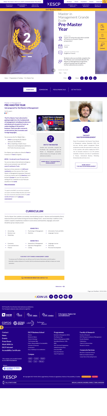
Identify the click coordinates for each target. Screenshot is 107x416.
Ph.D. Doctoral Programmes (61, 345)
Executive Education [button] (35, 5)
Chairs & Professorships (86, 343)
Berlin (30, 358)
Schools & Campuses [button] (9, 5)
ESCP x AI (17, 1)
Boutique (69, 1)
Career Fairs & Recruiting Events (88, 356)
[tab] (29, 89)
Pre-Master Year (58, 337)
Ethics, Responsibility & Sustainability (37, 343)
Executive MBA (58, 349)
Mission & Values (32, 337)
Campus (31, 354)
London (36, 358)
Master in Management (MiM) (61, 339)
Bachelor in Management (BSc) (62, 335)
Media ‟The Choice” (9, 1)
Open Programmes (59, 353)
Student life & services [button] (72, 5)
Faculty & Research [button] (98, 5)
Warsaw (41, 361)
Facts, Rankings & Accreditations (36, 349)
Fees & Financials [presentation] (59, 89)
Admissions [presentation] (43, 89)
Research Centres (84, 345)
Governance (31, 347)
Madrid (42, 358)
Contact (5, 332)
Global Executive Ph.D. (60, 347)
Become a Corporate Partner (87, 352)
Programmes (59, 332)
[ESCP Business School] (53, 4)
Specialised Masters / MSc (61, 341)
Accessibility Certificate (11, 350)
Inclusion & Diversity (33, 345)
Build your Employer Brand (86, 354)
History (30, 335)
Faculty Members (84, 339)
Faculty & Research (87, 332)
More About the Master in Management (86, 165)
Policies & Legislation (55, 376)
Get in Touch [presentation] (76, 89)
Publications (83, 341)
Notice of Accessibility (68, 376)
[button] (102, 36)
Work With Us (7, 344)
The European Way (33, 341)
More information (10, 184)
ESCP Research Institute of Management (90, 337)
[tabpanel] (27, 41)
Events (4, 338)
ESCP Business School (36, 332)
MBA (55, 343)
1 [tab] (24, 56)
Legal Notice (44, 376)
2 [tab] (30, 56)
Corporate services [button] (85, 5)
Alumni (76, 1)
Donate (91, 1)
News (4, 335)
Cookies (78, 376)
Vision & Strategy (32, 339)
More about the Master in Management (50, 162)
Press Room (38, 1)
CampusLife (99, 1)
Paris (30, 361)
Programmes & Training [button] (22, 5)
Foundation (84, 1)
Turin (35, 361)
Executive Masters (59, 351)
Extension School (29, 1)
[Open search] (104, 1)
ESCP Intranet (7, 347)
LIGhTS (22, 1)
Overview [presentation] (30, 89)
